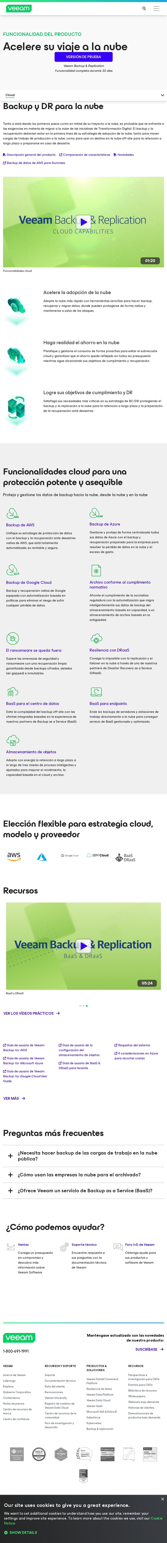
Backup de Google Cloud (29, 582)
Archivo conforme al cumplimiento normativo (120, 585)
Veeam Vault (94, 1406)
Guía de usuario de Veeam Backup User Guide (25, 1076)
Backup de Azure (105, 524)
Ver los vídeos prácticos (28, 1013)
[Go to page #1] (80, 1005)
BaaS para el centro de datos (32, 703)
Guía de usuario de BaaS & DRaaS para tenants (79, 1066)
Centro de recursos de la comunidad (60, 1415)
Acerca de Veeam (14, 1375)
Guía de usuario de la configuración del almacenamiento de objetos (79, 1050)
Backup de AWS (20, 525)
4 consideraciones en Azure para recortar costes (136, 1056)
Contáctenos (11, 1398)
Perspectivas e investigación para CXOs (143, 1377)
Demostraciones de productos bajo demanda (144, 1415)
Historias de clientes (141, 1407)
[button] (83, 1533)
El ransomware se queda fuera (33, 650)
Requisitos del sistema (134, 1045)
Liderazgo (9, 1380)
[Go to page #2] (83, 1005)
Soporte (50, 1375)
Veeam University (56, 1398)
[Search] (144, 8)
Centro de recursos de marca (17, 1411)
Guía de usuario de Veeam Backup (23, 1048)
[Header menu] (156, 8)
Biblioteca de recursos (142, 1390)
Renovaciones (54, 1392)
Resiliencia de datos (99, 1389)
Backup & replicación (100, 1429)
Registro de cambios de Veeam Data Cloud (60, 1405)
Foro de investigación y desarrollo (59, 1425)
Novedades (126, 154)
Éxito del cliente (55, 1386)
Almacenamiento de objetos (31, 752)
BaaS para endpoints (108, 703)
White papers (136, 1396)
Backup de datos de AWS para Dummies (36, 162)
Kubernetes (94, 1423)
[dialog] (83, 1519)
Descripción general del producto (31, 154)
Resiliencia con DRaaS (109, 650)
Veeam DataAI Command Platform (102, 1381)
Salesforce (93, 1417)
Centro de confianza (16, 1419)
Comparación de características (86, 154)
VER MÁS (11, 1098)
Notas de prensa (13, 1403)
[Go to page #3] (86, 1005)
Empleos (8, 1386)
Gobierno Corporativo (17, 1392)
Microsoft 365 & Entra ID (102, 1411)
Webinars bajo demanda (143, 1402)
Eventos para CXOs (140, 1385)
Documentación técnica (60, 1380)
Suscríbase (146, 1349)
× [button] (162, 1499)
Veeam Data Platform (100, 1394)
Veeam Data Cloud (98, 1400)
